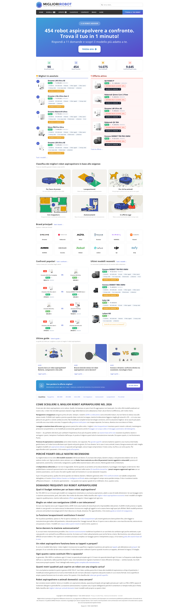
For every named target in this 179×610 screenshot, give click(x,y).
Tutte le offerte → (97, 149)
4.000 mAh (113, 274)
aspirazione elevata (58, 447)
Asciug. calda (52, 88)
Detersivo (78, 88)
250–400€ (68, 397)
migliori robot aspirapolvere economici (111, 495)
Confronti (85, 12)
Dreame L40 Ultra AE (56, 81)
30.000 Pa (51, 116)
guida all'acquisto (73, 449)
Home (41, 12)
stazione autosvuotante (77, 532)
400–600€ (59, 397)
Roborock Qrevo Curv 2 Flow (116, 94)
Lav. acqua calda (62, 88)
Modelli (50, 12)
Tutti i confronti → (62, 261)
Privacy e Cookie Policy (97, 596)
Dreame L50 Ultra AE (56, 143)
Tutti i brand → (58, 224)
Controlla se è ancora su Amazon (113, 324)
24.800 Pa (105, 289)
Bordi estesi (71, 88)
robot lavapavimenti (101, 426)
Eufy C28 (105, 300)
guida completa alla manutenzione (87, 562)
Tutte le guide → (56, 338)
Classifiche (74, 12)
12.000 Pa (105, 318)
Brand (94, 12)
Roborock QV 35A (112, 122)
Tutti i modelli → (42, 157)
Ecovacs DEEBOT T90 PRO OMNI (117, 136)
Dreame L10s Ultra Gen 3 (58, 96)
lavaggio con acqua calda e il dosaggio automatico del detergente (112, 429)
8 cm (85, 119)
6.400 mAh (59, 116)
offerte (71, 498)
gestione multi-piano (79, 422)
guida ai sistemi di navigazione (121, 511)
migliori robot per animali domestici (61, 588)
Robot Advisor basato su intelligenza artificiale (68, 478)
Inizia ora (88, 49)
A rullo (120, 274)
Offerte (62, 12)
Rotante (66, 85)
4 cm (139, 276)
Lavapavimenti (111, 397)
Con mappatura (87, 397)
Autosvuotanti (99, 397)
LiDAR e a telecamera (92, 415)
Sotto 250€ (77, 397)
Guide (101, 12)
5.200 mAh (59, 85)
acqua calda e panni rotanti (70, 524)
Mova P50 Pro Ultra (56, 127)
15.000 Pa (105, 305)
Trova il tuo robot (133, 12)
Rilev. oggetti (73, 85)
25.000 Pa (51, 101)
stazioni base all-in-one (107, 433)
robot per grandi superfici (99, 575)
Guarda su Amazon (55, 91)
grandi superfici (96, 442)
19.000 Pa (51, 85)
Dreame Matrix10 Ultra (57, 112)
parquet (134, 547)
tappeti (114, 547)
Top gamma (50, 397)
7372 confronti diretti (111, 476)
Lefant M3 (106, 313)
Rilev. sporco (82, 85)
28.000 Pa (51, 147)
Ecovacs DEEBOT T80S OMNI (113, 285)
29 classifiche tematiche (98, 469)
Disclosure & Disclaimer (110, 596)
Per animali (121, 397)
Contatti (120, 596)
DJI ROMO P (109, 81)
